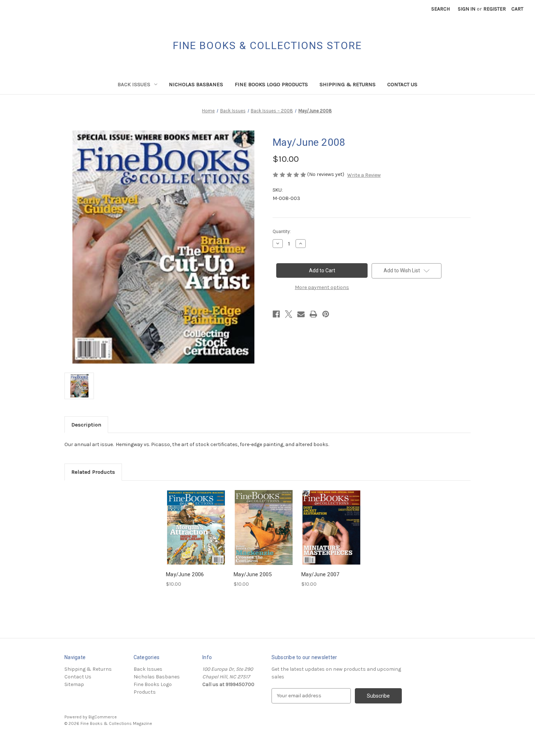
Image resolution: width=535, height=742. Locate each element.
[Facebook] (276, 314)
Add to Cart (196, 533)
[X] (288, 314)
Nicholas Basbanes (196, 84)
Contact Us (402, 84)
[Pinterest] (325, 314)
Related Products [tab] (93, 472)
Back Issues (134, 84)
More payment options (322, 287)
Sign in (466, 9)
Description (86, 424)
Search (440, 9)
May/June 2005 (253, 574)
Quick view (195, 521)
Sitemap (74, 684)
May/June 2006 (185, 574)
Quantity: (282, 231)
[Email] (301, 314)
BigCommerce (102, 716)
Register (494, 9)
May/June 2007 (320, 574)
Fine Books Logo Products (271, 84)
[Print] (313, 314)
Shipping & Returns (348, 84)
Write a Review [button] (364, 175)
